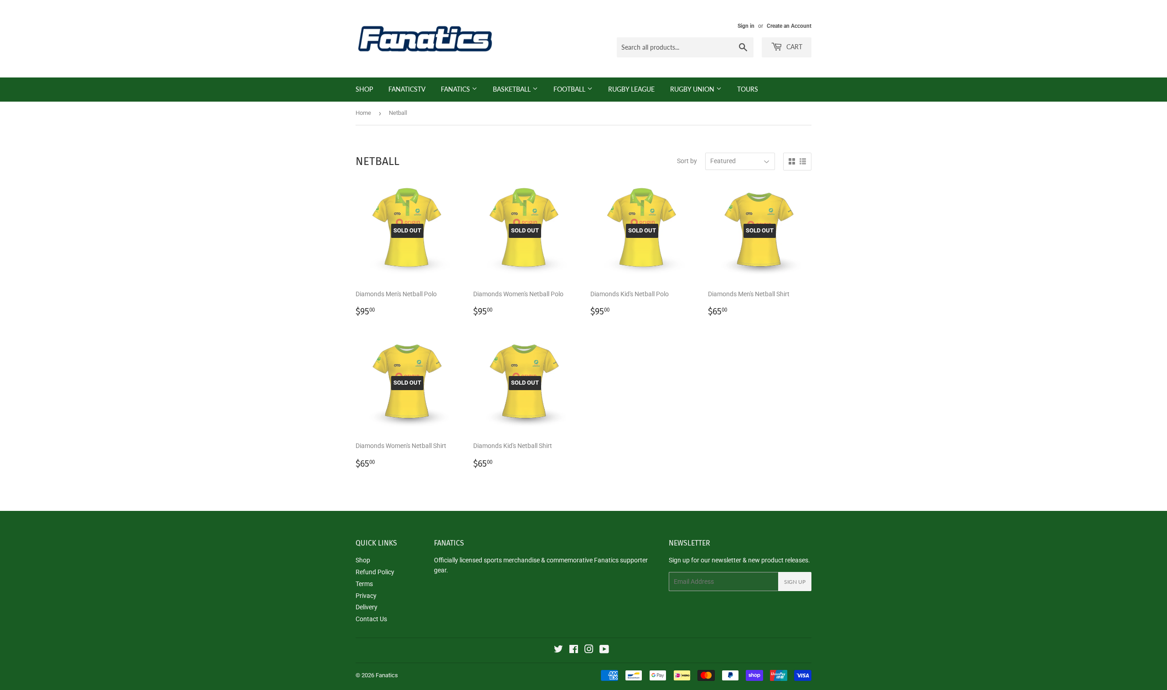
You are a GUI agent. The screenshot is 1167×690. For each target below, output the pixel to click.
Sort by (687, 161)
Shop (364, 89)
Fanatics (456, 89)
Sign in (746, 26)
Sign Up (795, 581)
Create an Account (789, 26)
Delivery (366, 607)
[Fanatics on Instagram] (589, 650)
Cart (793, 47)
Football (570, 89)
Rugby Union (693, 89)
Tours (747, 89)
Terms (364, 583)
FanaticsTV (406, 89)
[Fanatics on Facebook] (573, 650)
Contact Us (371, 619)
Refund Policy (375, 572)
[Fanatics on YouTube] (604, 650)
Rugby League (631, 89)
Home (363, 112)
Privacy (366, 595)
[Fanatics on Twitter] (558, 650)
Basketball (512, 89)
